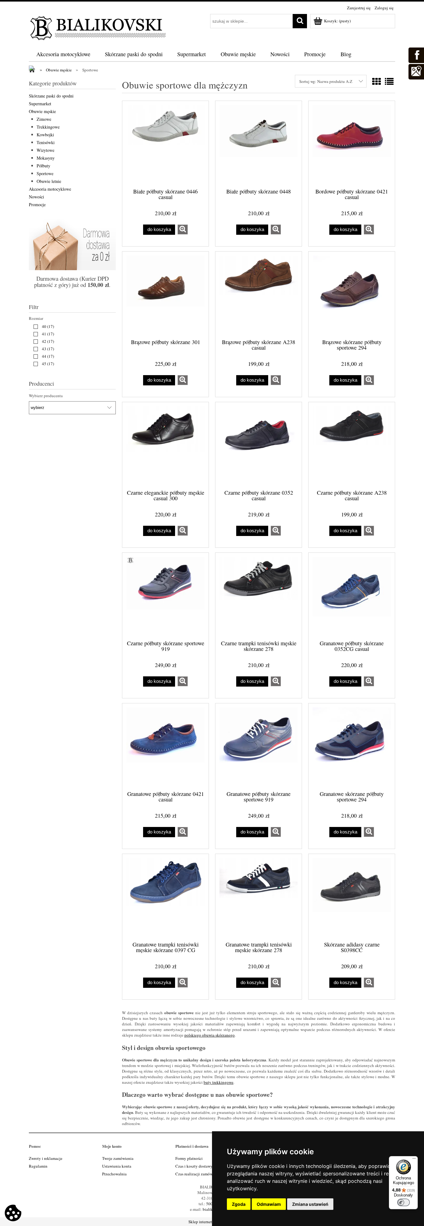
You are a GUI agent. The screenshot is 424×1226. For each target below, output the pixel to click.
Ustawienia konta (116, 1166)
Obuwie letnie (49, 181)
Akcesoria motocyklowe (50, 189)
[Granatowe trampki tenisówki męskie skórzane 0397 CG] (165, 897)
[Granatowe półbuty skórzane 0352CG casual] (352, 595)
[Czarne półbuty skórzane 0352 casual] (258, 445)
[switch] (403, 1202)
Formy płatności (189, 1158)
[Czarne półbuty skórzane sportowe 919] (165, 595)
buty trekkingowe (218, 1082)
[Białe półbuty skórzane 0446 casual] (165, 144)
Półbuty (43, 166)
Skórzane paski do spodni (51, 96)
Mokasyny (46, 158)
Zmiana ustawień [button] (310, 1204)
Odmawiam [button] (269, 1204)
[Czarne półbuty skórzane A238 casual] (352, 445)
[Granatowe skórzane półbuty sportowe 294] (352, 746)
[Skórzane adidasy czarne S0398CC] (352, 897)
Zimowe (44, 119)
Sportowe (45, 173)
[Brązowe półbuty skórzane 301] (165, 294)
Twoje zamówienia (117, 1158)
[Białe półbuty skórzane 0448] (258, 144)
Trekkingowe (48, 127)
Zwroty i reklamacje (45, 1158)
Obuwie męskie (42, 111)
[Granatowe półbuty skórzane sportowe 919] (258, 746)
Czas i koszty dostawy (194, 1166)
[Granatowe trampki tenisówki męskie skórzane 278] (258, 897)
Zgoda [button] (239, 1204)
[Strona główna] (99, 27)
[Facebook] (416, 54)
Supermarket (40, 104)
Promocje (37, 204)
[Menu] (414, 1160)
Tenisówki (46, 142)
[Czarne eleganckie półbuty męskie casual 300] (165, 445)
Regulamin (38, 1166)
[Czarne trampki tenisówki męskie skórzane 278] (258, 595)
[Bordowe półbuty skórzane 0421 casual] (352, 144)
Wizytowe (45, 150)
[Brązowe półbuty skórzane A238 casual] (258, 294)
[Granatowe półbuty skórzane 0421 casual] (165, 746)
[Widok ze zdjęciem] (376, 81)
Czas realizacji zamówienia (198, 1174)
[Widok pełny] (389, 81)
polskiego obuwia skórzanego (209, 1035)
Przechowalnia (114, 1174)
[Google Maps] (416, 71)
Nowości (36, 197)
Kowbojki (45, 135)
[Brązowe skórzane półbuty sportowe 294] (352, 294)
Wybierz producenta (46, 395)
